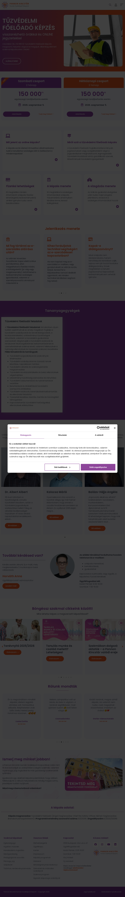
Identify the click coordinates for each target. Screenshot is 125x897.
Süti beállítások (60, 467)
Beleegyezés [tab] (25, 435)
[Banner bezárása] (115, 428)
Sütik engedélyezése (98, 467)
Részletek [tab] (62, 435)
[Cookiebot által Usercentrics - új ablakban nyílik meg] (98, 428)
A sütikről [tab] (99, 435)
